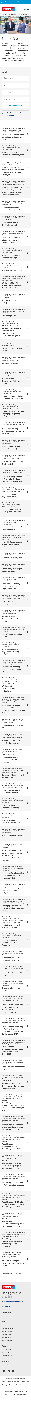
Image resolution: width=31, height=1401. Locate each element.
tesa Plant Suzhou (7, 1331)
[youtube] (8, 1372)
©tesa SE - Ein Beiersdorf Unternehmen (15, 1398)
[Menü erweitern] (27, 9)
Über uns (4, 14)
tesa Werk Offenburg (7, 1325)
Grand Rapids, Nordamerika (9, 1358)
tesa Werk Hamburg (7, 1328)
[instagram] (13, 1372)
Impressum (9, 1378)
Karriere (13, 14)
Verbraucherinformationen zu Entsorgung (15, 1391)
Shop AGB (15, 1388)
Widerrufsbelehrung (9, 1394)
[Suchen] (24, 9)
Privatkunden (10, 2)
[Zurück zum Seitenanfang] (27, 1286)
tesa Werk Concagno (7, 1337)
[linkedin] (4, 1372)
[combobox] (15, 78)
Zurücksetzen (15, 105)
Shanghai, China (6, 1352)
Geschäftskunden (23, 2)
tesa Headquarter (6, 1315)
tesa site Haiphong (7, 1340)
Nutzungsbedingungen (8, 1385)
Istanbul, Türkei (6, 1365)
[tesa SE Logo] (8, 9)
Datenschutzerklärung (19, 1378)
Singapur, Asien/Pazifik (8, 1355)
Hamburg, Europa (6, 1349)
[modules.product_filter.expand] (27, 78)
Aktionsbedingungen (21, 1394)
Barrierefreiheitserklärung (9, 1381)
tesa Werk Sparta (6, 1334)
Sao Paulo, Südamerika (8, 1362)
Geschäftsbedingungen (22, 1385)
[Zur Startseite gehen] (2, 2)
